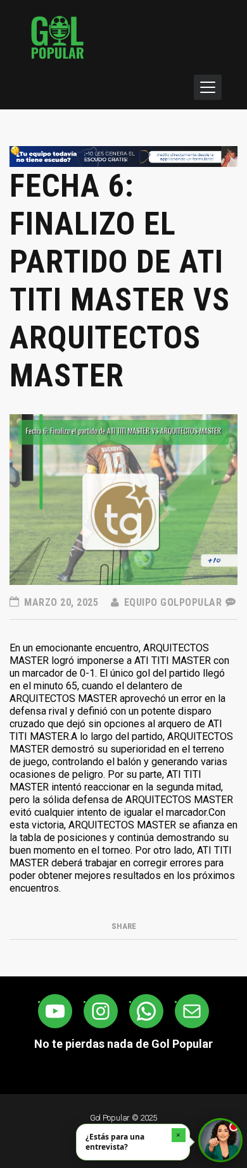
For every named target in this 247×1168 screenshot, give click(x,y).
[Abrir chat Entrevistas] (220, 1140)
